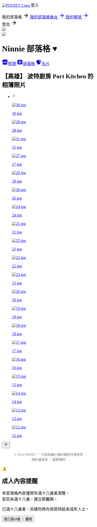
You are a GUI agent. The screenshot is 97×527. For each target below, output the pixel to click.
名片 (46, 64)
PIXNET (30, 454)
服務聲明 (58, 459)
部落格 (29, 64)
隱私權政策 (40, 459)
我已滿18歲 (12, 519)
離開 (28, 519)
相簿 (12, 64)
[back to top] (6, 445)
